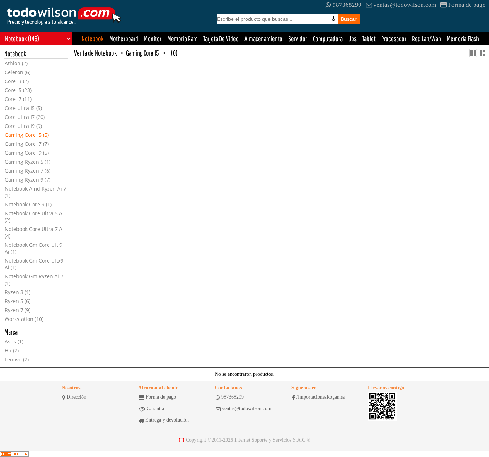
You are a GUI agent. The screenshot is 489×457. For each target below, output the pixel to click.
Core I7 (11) (18, 99)
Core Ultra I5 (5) (23, 108)
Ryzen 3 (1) (17, 292)
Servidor (297, 38)
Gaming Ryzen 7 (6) (27, 170)
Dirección (76, 397)
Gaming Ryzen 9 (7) (27, 179)
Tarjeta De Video (221, 38)
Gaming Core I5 (142, 53)
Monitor (152, 38)
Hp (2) (12, 350)
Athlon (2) (16, 63)
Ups (352, 38)
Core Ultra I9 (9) (23, 125)
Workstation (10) (24, 319)
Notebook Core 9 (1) (28, 204)
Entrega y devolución (167, 420)
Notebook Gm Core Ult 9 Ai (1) (33, 248)
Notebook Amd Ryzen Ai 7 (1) (35, 192)
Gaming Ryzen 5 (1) (27, 161)
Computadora (328, 38)
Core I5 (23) (18, 90)
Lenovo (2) (17, 359)
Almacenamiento (263, 38)
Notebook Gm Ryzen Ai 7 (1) (34, 280)
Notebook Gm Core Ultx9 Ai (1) (34, 264)
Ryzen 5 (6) (17, 301)
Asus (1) (14, 341)
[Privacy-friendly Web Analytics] (14, 454)
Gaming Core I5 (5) (27, 134)
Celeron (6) (17, 72)
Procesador (393, 38)
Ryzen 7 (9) (17, 310)
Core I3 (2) (17, 81)
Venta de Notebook (95, 53)
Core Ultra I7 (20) (25, 117)
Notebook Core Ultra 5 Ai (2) (34, 216)
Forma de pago (467, 4)
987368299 (347, 4)
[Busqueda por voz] (333, 18)
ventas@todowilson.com (404, 4)
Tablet (369, 38)
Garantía (155, 408)
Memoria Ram (182, 38)
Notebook (92, 38)
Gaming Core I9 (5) (27, 152)
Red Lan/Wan (426, 38)
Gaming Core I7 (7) (27, 143)
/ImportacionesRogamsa (320, 397)
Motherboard (123, 38)
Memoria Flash (463, 38)
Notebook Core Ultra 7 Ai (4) (34, 232)
